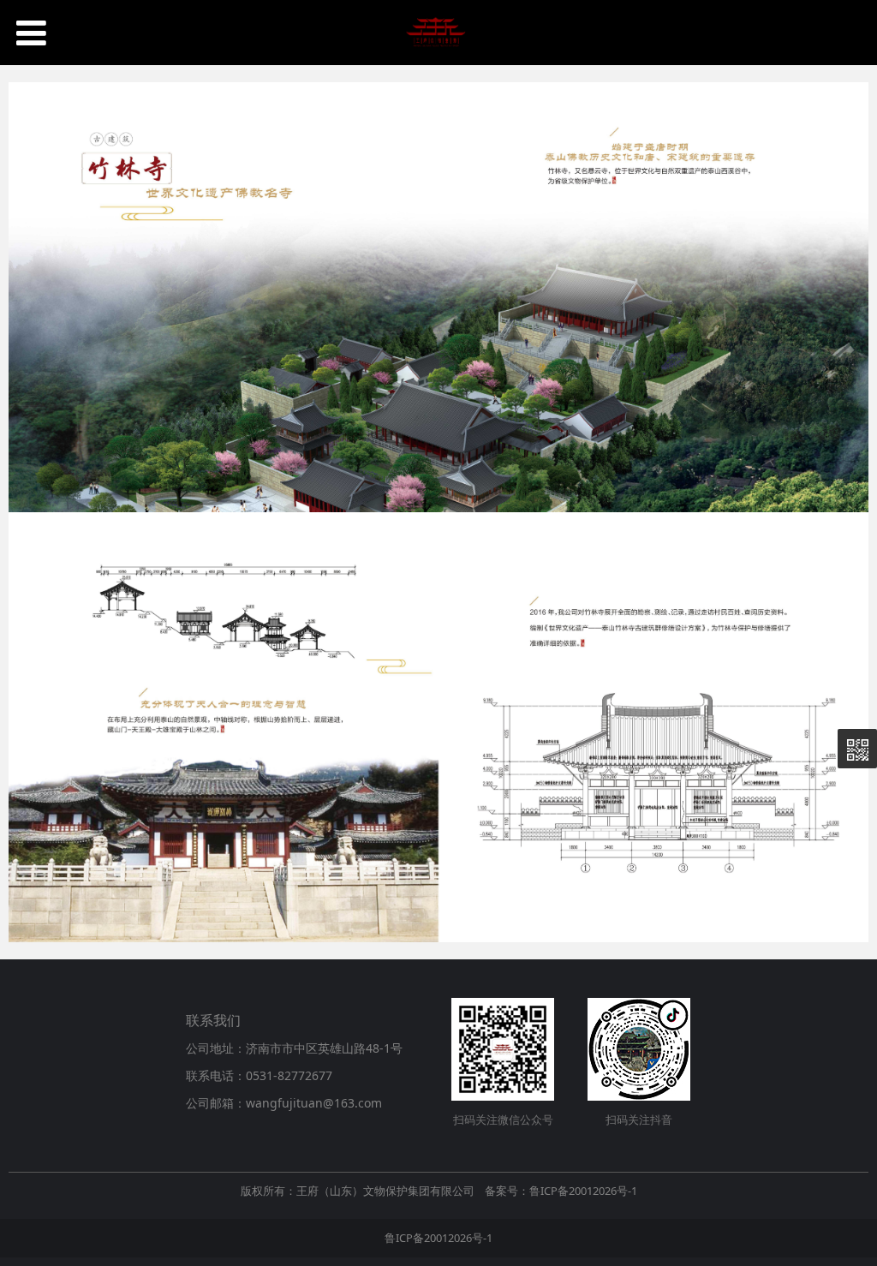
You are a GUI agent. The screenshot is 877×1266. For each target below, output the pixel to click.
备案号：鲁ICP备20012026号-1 (561, 1190)
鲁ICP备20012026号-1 (438, 1237)
